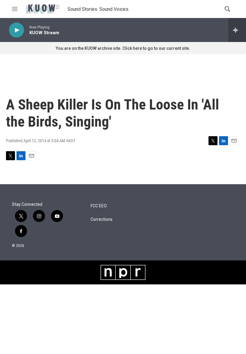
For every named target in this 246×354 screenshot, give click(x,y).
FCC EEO (99, 206)
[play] (16, 30)
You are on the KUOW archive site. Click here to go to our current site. (123, 48)
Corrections (101, 219)
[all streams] (237, 30)
